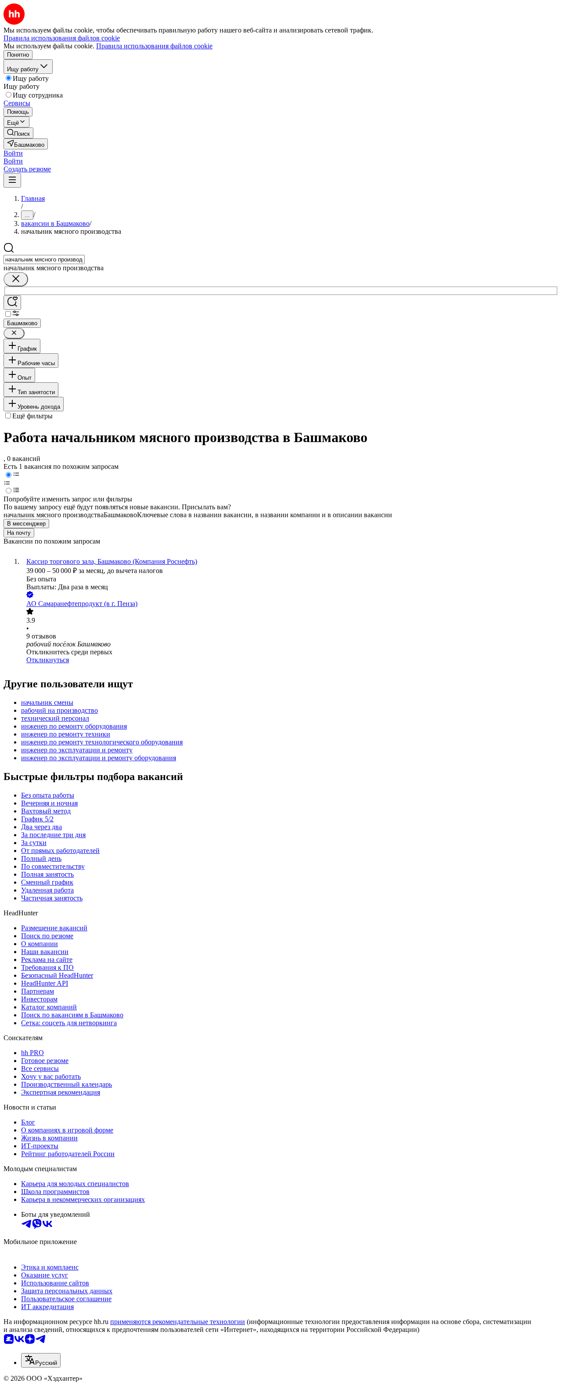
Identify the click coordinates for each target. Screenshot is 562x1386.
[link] (18, 132)
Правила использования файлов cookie (154, 46)
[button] (13, 153)
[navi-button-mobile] (12, 180)
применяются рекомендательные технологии (177, 1321)
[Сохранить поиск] (12, 302)
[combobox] (44, 259)
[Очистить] (16, 279)
